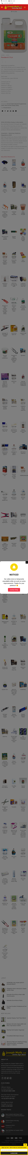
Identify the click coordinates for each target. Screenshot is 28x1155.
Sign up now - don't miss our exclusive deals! (14, 1147)
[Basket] (2, 7)
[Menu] (25, 7)
